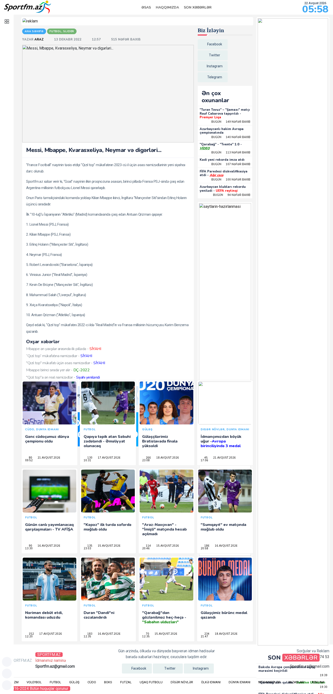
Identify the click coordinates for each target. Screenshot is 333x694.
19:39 (323, 675)
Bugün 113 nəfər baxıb (230, 152)
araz (39, 39)
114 (148, 546)
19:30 (323, 687)
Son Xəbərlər (198, 7)
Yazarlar (296, 682)
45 (206, 458)
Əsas (146, 7)
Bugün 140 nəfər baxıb (230, 137)
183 (89, 634)
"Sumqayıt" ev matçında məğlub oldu (223, 527)
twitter (214, 55)
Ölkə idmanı (211, 682)
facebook (214, 44)
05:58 (315, 9)
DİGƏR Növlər (182, 682)
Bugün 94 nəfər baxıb (231, 195)
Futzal (126, 682)
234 (206, 634)
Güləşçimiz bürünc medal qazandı (224, 615)
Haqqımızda (167, 7)
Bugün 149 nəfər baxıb (230, 122)
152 (31, 634)
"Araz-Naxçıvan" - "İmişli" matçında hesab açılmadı (164, 529)
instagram (215, 66)
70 (147, 634)
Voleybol (34, 682)
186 (206, 546)
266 (148, 458)
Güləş (74, 682)
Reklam (318, 682)
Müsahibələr (269, 682)
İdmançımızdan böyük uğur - (221, 441)
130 (89, 458)
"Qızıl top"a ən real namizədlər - (63, 377)
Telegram (214, 77)
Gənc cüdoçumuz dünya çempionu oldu (47, 439)
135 (89, 546)
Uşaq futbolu (151, 682)
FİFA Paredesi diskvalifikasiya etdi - (223, 173)
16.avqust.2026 (48, 546)
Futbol (55, 682)
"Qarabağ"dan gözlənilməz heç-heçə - (164, 617)
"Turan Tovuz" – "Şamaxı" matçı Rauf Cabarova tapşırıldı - (225, 114)
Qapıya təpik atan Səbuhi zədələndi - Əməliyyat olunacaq (107, 441)
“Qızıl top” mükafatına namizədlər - (59, 356)
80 (30, 458)
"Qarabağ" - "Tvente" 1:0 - (221, 146)
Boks (108, 682)
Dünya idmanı (239, 682)
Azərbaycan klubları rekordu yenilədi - (223, 189)
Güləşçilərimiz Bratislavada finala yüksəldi (159, 441)
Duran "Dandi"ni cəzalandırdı (99, 615)
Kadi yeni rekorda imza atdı (222, 160)
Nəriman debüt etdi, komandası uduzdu (44, 615)
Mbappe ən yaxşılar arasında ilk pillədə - (63, 349)
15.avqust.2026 (108, 546)
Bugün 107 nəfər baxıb (230, 164)
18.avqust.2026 (167, 458)
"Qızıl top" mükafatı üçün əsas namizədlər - (65, 363)
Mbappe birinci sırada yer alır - (57, 370)
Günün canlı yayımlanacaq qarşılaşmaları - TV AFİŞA (49, 527)
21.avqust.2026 (48, 458)
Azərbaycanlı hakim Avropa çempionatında (222, 131)
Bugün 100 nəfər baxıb (230, 179)
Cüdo (92, 682)
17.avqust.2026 (108, 458)
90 (30, 546)
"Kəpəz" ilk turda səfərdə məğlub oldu (107, 527)
